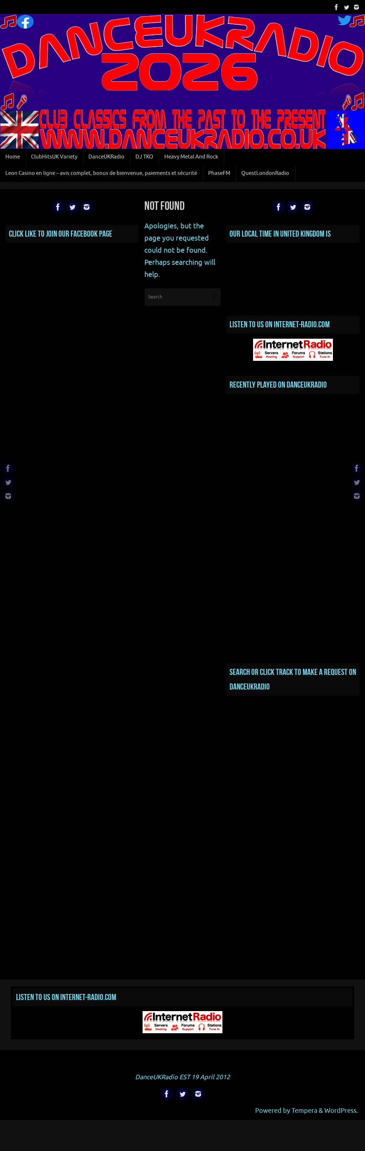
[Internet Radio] (293, 358)
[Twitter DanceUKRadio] (346, 7)
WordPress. (341, 1111)
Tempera (304, 1111)
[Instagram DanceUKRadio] (356, 7)
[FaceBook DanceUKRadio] (336, 7)
